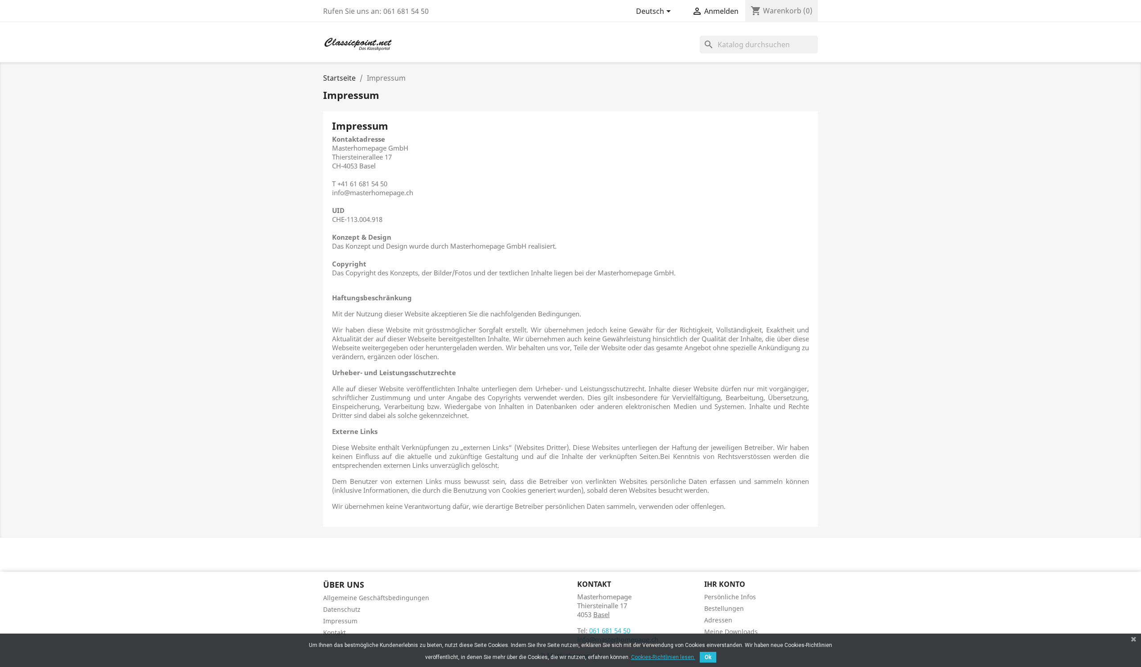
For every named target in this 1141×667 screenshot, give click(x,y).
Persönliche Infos (730, 597)
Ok (708, 657)
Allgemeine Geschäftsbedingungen (376, 597)
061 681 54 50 (609, 630)
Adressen (718, 620)
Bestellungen (724, 608)
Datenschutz (342, 609)
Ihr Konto (724, 584)
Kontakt (334, 632)
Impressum (340, 621)
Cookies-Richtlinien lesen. (663, 657)
